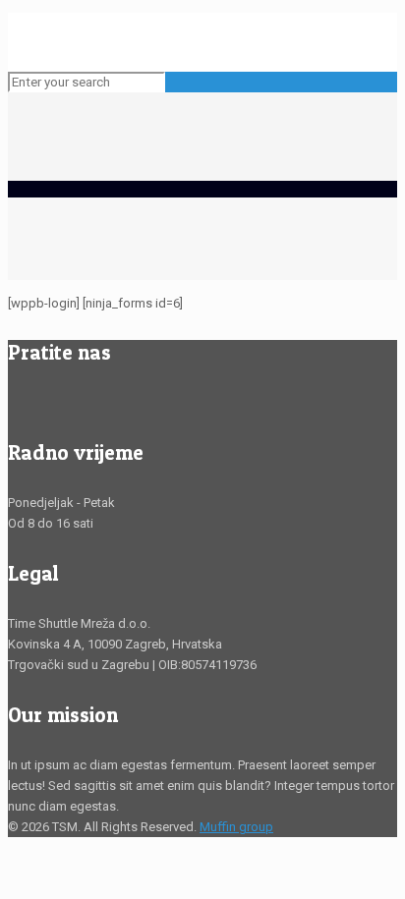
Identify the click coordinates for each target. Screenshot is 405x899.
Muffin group (236, 826)
